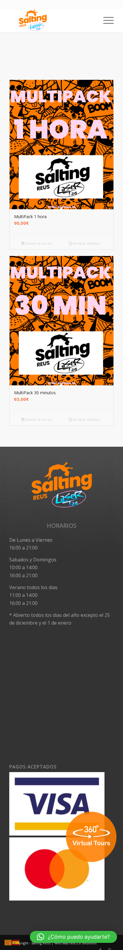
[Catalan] (8, 942)
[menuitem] (105, 20)
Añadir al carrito (38, 243)
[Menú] (105, 20)
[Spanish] (16, 942)
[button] (73, 937)
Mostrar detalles (86, 243)
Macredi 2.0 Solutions (79, 943)
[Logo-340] (51, 20)
